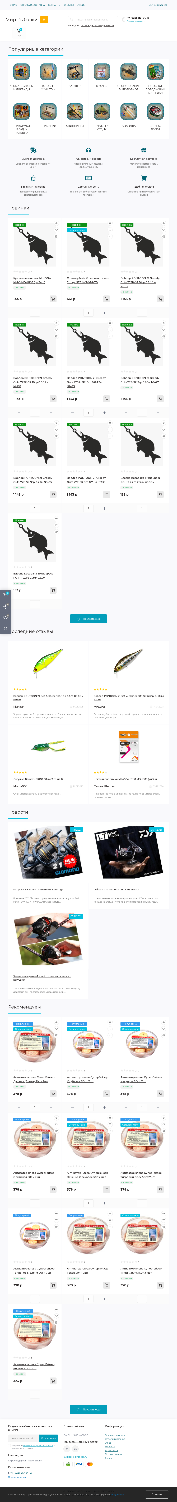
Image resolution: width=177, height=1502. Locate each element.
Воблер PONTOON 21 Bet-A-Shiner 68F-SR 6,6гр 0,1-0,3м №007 (129, 697)
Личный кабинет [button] (158, 5)
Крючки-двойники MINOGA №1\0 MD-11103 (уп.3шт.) (126, 779)
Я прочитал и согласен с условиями (33, 1446)
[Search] (72, 19)
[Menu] (44, 19)
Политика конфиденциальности (38, 1445)
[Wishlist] (56, 229)
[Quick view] (56, 223)
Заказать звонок (136, 21)
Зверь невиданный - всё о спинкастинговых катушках (42, 978)
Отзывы (69, 5)
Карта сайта (111, 1450)
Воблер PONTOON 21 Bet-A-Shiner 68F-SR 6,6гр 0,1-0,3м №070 (48, 697)
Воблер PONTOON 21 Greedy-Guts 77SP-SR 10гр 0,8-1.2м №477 (140, 282)
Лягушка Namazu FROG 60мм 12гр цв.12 (38, 779)
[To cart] (53, 298)
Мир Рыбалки (22, 19)
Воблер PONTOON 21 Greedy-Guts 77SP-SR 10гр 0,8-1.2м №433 (87, 382)
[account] (5, 628)
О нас (13, 5)
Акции (81, 5)
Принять (156, 1494)
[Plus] (51, 312)
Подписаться (48, 1438)
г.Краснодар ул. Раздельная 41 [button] (97, 25)
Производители (113, 1454)
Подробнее (117, 1494)
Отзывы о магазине (115, 1435)
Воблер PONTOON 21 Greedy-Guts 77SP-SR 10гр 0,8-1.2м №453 (33, 382)
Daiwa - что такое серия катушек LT (116, 889)
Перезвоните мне (17, 1477)
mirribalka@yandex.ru (75, 1457)
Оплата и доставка (32, 5)
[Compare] (56, 236)
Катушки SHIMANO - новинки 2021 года (38, 889)
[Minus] (19, 312)
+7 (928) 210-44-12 (138, 17)
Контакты (54, 5)
